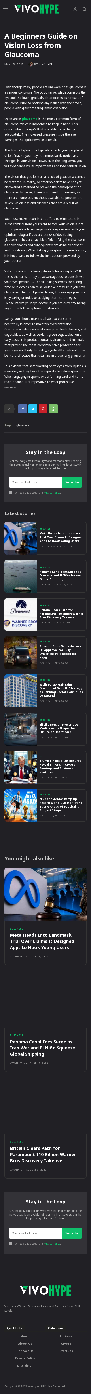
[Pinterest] (43, 408)
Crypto (44, 756)
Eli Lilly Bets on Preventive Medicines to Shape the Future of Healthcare (59, 728)
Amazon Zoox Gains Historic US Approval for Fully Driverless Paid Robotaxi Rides (61, 651)
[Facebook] (22, 408)
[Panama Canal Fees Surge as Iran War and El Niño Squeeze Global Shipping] (20, 576)
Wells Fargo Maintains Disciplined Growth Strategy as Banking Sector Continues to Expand (61, 690)
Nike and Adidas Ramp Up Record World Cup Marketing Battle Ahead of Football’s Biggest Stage (61, 804)
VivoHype (46, 64)
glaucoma (22, 425)
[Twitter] (32, 408)
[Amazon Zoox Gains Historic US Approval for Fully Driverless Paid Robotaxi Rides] (20, 652)
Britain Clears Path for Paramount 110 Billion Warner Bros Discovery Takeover (61, 613)
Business (45, 529)
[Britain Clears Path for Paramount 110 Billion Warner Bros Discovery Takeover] (20, 614)
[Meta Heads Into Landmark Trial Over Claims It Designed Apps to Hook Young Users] (20, 538)
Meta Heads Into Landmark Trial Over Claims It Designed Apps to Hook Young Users (61, 537)
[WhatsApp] (53, 408)
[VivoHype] (31, 64)
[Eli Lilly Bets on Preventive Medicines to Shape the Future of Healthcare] (20, 729)
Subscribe (72, 482)
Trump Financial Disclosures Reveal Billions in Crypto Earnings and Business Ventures (60, 766)
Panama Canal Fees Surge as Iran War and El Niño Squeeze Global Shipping (61, 575)
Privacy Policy (52, 492)
